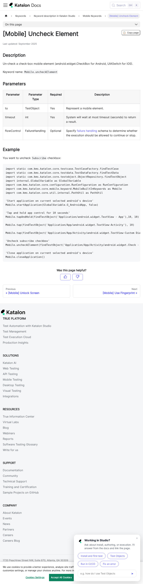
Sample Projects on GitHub (21, 492)
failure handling (87, 130)
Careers (8, 535)
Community (10, 475)
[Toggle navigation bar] (5, 5)
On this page (13, 24)
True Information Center (18, 416)
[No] (77, 277)
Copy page (131, 32)
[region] (71, 573)
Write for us (10, 450)
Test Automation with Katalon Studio (27, 326)
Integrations (10, 396)
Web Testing (11, 368)
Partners (8, 529)
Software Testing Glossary (20, 444)
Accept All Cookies (61, 577)
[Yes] (65, 277)
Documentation (13, 470)
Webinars (9, 433)
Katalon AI (9, 363)
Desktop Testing (13, 385)
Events (7, 518)
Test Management (14, 331)
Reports (8, 439)
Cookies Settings (35, 577)
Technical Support (15, 481)
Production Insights (15, 342)
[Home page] (6, 16)
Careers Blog (11, 540)
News (6, 524)
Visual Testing (12, 390)
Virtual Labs (11, 422)
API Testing (10, 374)
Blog (6, 427)
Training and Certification (19, 487)
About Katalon (12, 512)
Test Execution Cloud (17, 337)
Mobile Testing (12, 379)
